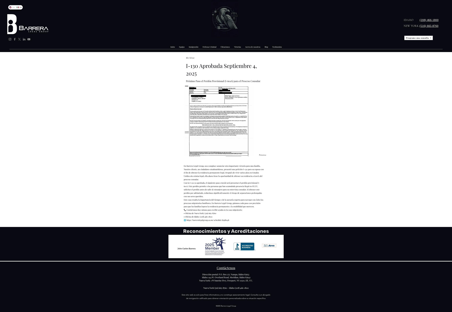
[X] (19, 39)
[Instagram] (10, 39)
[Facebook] (14, 39)
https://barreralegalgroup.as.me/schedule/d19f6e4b (208, 220)
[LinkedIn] (24, 39)
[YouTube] (29, 39)
